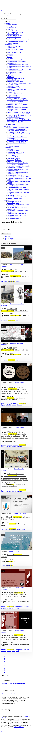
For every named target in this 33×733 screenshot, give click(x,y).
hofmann (19, 405)
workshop (4, 281)
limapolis (18, 281)
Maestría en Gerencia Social (14, 201)
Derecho (9, 26)
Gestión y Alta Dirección (14, 37)
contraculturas (19, 606)
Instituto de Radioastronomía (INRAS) (17, 169)
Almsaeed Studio (19, 727)
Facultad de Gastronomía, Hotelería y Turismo (19, 40)
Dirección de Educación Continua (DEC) (18, 177)
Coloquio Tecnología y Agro (15, 161)
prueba (9, 144)
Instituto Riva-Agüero (13, 80)
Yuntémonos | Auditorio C (14, 160)
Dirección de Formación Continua (16, 143)
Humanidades (11, 47)
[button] (3, 11)
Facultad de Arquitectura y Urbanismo (17, 187)
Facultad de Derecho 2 (13, 173)
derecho (19, 529)
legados (3, 405)
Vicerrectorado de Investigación (15, 152)
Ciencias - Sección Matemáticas (15, 49)
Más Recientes (6, 233)
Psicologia (10, 58)
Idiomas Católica (11, 92)
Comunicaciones (11, 27)
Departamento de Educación (15, 70)
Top (2, 731)
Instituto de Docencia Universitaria (16, 98)
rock (13, 608)
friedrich (8, 405)
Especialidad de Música (13, 84)
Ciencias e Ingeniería (13, 34)
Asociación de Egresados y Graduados (17, 172)
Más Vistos (7, 236)
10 (4, 670)
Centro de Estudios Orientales (15, 123)
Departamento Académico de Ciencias (17, 64)
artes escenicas (11, 50)
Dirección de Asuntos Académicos (16, 141)
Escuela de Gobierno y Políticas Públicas (18, 204)
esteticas (3, 608)
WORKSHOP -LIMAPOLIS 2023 (14, 270)
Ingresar (6, 15)
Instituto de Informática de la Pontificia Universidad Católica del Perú (17, 163)
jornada (6, 529)
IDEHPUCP (10, 77)
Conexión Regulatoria (13, 146)
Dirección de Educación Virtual (15, 132)
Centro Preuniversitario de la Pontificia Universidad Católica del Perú (17, 100)
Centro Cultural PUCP (13, 87)
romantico (9, 403)
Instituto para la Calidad (13, 97)
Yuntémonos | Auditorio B (14, 158)
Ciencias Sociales (12, 24)
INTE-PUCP (10, 75)
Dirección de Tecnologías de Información (18, 166)
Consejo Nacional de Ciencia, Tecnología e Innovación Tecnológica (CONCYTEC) (19, 113)
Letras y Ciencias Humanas (14, 35)
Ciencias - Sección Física (14, 46)
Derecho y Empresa (12, 206)
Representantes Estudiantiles (15, 124)
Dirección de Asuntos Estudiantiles (16, 129)
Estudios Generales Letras (14, 31)
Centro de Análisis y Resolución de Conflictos (19, 83)
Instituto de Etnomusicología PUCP (16, 118)
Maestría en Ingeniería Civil (14, 218)
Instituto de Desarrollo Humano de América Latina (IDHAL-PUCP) (19, 116)
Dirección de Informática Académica (17, 130)
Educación (10, 29)
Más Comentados (9, 238)
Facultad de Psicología (13, 170)
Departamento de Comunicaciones (16, 61)
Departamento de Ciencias (14, 72)
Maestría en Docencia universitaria (16, 213)
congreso (3, 606)
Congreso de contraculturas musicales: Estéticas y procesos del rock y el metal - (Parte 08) (14, 637)
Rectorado (10, 149)
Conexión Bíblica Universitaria (15, 94)
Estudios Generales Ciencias (15, 32)
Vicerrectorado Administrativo (15, 153)
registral (24, 529)
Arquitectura (10, 55)
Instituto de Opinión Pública (14, 103)
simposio (15, 403)
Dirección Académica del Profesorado (17, 140)
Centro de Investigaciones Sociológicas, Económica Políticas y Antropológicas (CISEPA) (18, 109)
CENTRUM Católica (13, 86)
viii (2, 529)
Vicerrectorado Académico (14, 167)
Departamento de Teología (14, 175)
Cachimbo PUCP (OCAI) (14, 195)
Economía (10, 54)
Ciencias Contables (12, 43)
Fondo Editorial (11, 63)
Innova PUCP (11, 155)
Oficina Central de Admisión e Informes (18, 127)
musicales (26, 606)
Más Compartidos (9, 240)
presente (3, 403)
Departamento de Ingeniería (14, 60)
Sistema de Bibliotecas (13, 150)
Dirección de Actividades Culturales (17, 196)
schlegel (14, 405)
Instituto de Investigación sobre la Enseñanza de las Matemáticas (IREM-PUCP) (19, 120)
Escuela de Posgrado (13, 203)
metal (17, 608)
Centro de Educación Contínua (15, 81)
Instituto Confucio (12, 95)
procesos (9, 608)
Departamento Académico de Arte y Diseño (19, 69)
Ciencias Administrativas (14, 52)
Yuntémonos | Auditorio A (14, 157)
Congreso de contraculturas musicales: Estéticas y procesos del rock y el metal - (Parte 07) (14, 594)
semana (3, 565)
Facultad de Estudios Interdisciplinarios (17, 41)
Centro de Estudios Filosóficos (15, 78)
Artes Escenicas (11, 38)
